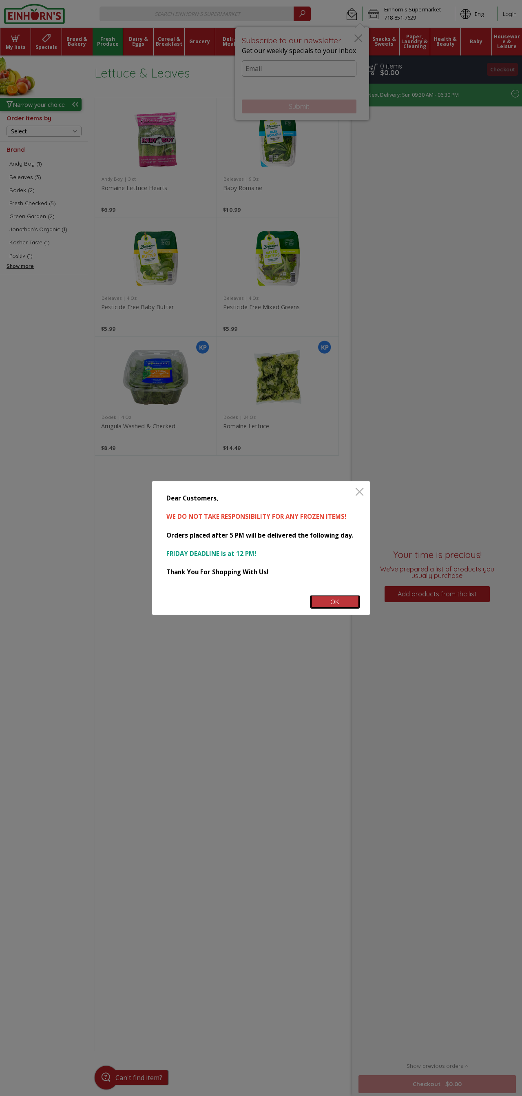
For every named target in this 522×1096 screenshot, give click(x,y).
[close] (359, 492)
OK (334, 602)
